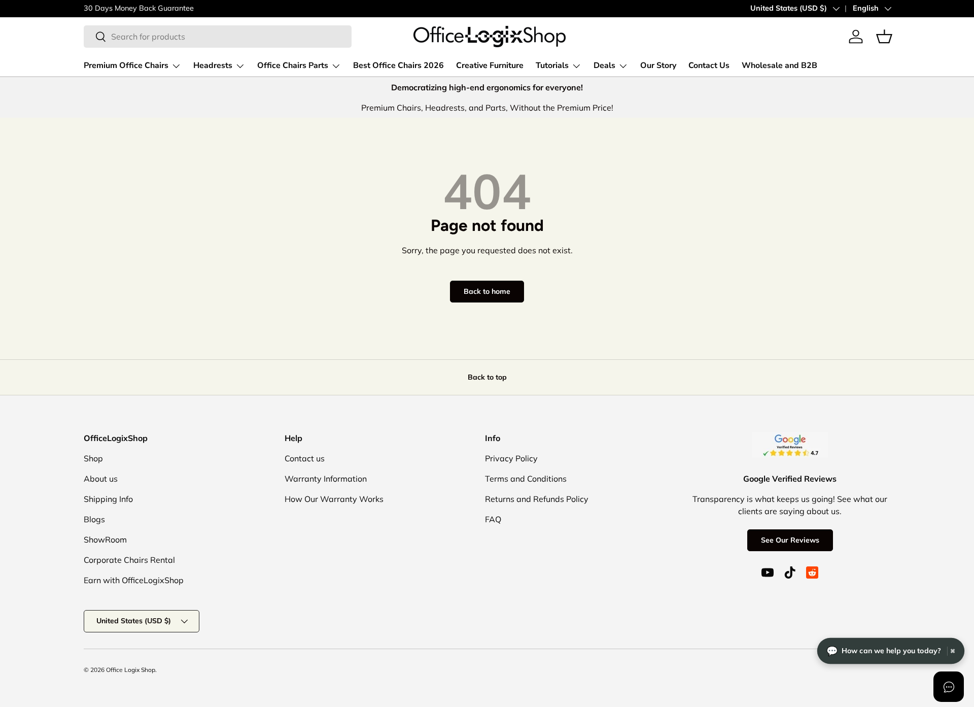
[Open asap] (948, 686)
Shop (93, 458)
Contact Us (708, 65)
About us (101, 479)
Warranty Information (326, 479)
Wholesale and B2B (779, 65)
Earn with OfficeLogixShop (134, 580)
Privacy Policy (511, 458)
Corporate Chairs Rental (129, 560)
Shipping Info (108, 499)
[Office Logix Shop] (489, 36)
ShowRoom (105, 539)
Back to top (487, 377)
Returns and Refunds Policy (536, 499)
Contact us (305, 458)
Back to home (487, 291)
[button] (884, 36)
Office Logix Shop (130, 670)
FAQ (493, 519)
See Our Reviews (790, 540)
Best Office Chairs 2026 (398, 65)
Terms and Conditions (526, 479)
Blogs (94, 519)
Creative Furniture (490, 65)
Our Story (658, 65)
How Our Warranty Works (334, 499)
